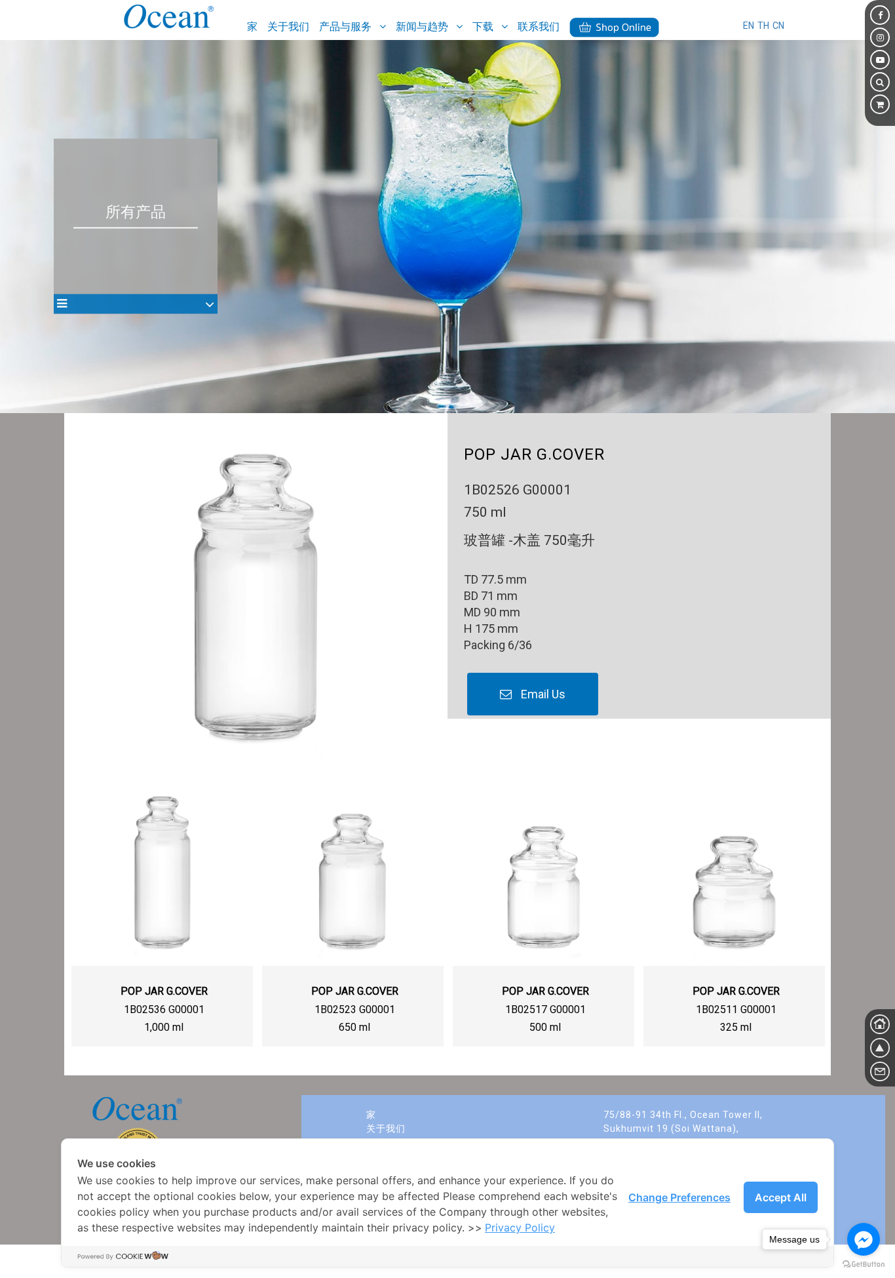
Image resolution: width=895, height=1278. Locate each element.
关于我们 (288, 26)
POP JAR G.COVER (164, 991)
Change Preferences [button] (679, 1197)
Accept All (781, 1197)
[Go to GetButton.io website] (864, 1264)
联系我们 (539, 26)
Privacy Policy (520, 1227)
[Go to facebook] (863, 1239)
